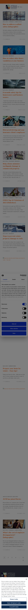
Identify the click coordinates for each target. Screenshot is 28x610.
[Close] (26, 579)
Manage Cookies (14, 599)
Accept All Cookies (14, 606)
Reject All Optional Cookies (14, 603)
